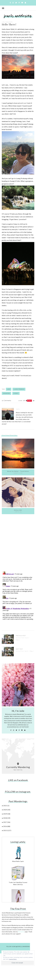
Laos (8, 389)
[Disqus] (18, 541)
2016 (6, 826)
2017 (6, 822)
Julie (18, 409)
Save (30, 400)
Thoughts (8, 22)
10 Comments (6, 400)
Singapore (6, 393)
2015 (7, 830)
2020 (6, 810)
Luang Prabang (19, 389)
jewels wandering (18, 15)
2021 (6, 805)
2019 (6, 814)
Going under (18, 510)
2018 (6, 818)
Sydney (16, 393)
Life (3, 22)
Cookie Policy (13, 959)
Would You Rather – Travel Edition (18, 471)
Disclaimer (21, 932)
